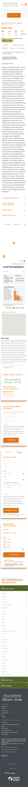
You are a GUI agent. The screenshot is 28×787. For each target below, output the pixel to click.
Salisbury (4, 663)
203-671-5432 (4, 734)
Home (3, 366)
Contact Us (9, 452)
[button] (26, 10)
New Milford (5, 639)
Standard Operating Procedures (9, 749)
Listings (7, 366)
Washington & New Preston (8, 631)
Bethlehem (4, 596)
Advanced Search (14, 15)
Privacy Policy (13, 435)
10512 (23, 366)
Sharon (3, 622)
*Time (4, 477)
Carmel (18, 366)
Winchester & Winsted (7, 674)
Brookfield (4, 593)
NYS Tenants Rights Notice (8, 751)
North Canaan (5, 660)
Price (4, 537)
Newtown (4, 654)
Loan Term (6, 529)
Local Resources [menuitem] (5, 712)
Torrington (4, 668)
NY (10, 366)
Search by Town (7, 588)
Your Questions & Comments (11, 482)
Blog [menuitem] (2, 714)
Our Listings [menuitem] (4, 706)
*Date (4, 471)
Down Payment (7, 542)
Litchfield (4, 599)
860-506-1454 (9, 391)
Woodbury (4, 642)
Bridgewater (5, 607)
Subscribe (11, 440)
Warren (3, 628)
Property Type (7, 680)
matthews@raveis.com (6, 730)
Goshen (3, 634)
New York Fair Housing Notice (9, 747)
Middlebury (4, 602)
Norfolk (3, 657)
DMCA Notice (13, 768)
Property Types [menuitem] (4, 710)
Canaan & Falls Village (7, 604)
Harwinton (4, 613)
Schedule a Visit (19, 453)
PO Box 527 (4, 722)
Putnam (14, 366)
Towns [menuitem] (3, 708)
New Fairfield (5, 648)
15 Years (14, 532)
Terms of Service (13, 515)
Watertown (4, 671)
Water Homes (6, 686)
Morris (3, 616)
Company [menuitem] (3, 716)
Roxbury (4, 619)
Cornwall (4, 610)
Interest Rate (7, 547)
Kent (3, 636)
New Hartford (5, 651)
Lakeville (4, 645)
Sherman (4, 625)
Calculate (14, 554)
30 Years (7, 532)
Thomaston (4, 665)
